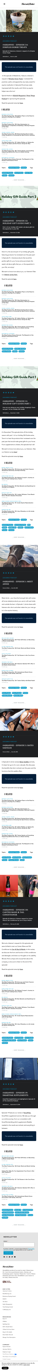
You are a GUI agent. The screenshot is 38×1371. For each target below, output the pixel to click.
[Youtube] (14, 1257)
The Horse (5, 1301)
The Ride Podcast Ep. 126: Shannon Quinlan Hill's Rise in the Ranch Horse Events (18, 664)
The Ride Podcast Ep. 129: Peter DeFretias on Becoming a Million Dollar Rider (18, 640)
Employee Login (7, 1352)
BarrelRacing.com (7, 1293)
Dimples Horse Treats (16, 79)
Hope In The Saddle (7, 1332)
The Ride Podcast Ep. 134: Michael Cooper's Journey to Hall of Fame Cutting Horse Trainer (18, 478)
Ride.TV (5, 1318)
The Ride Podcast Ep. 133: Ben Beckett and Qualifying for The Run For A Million (18, 486)
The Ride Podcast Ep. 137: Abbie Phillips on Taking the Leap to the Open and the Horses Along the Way (18, 143)
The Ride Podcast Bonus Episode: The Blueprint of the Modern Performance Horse (17, 160)
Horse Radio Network (8, 1334)
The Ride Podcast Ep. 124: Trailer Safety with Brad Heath (18, 680)
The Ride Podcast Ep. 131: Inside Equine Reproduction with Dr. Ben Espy (17, 503)
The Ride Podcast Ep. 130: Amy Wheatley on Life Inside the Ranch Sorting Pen (18, 512)
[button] (4, 36)
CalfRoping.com (7, 1309)
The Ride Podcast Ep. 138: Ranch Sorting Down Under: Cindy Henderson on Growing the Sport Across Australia (18, 134)
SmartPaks (27, 1113)
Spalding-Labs (6, 1324)
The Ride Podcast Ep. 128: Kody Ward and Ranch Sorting (18, 648)
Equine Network (6, 1346)
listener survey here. (11, 275)
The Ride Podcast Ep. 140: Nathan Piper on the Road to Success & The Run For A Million (18, 116)
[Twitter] (12, 1257)
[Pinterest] (9, 1257)
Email (6, 1241)
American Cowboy (7, 1291)
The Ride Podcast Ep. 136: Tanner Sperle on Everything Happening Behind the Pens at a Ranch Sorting (18, 151)
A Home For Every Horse (8, 1329)
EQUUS (4, 1299)
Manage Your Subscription (9, 1337)
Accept (5, 1368)
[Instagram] (7, 1257)
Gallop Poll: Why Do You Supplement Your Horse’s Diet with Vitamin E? (18, 1171)
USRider (5, 1321)
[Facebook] (4, 1257)
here (21, 103)
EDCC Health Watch (7, 1326)
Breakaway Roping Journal (9, 1296)
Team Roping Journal (8, 1307)
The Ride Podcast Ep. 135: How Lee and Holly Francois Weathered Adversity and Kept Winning (18, 470)
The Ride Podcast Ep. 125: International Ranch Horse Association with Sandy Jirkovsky (17, 673)
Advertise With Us (7, 1349)
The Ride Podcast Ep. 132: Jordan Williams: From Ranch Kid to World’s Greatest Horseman (18, 495)
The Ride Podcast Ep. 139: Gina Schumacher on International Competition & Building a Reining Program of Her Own (18, 125)
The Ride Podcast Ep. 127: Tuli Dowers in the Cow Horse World (18, 656)
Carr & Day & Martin (18, 949)
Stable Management (7, 1304)
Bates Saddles (24, 762)
